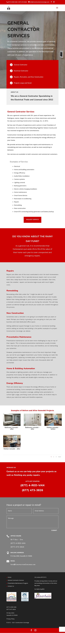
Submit (54, 530)
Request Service (32, 219)
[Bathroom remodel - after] (12, 426)
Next (59, 457)
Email (13, 561)
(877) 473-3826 (32, 490)
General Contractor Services (16, 580)
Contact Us (11, 586)
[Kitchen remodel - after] (12, 447)
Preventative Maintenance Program (18, 583)
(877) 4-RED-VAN (32, 485)
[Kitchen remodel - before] (53, 426)
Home (9, 577)
